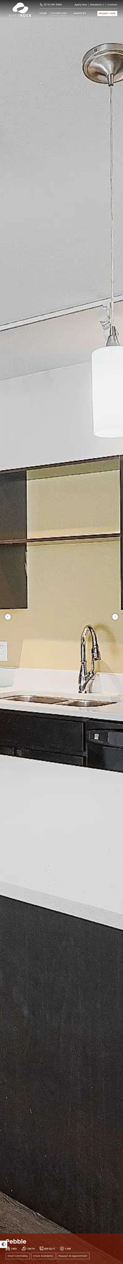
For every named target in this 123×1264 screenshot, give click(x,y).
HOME (43, 13)
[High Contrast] (3, 1244)
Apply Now (81, 4)
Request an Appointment (73, 1256)
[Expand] (116, 1227)
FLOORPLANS (59, 13)
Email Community (18, 1256)
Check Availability (43, 1256)
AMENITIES (80, 13)
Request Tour (107, 13)
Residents (96, 4)
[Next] (115, 617)
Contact (112, 4)
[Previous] (8, 617)
